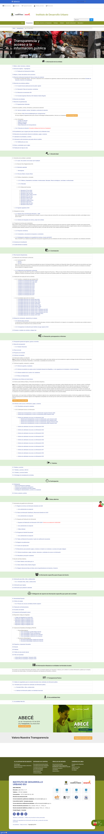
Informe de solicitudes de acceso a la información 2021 (31, 436)
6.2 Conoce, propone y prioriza (19, 493)
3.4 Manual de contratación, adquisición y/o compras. (24, 318)
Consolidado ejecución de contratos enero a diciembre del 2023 (33, 312)
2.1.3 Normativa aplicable (21, 167)
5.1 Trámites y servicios (17, 467)
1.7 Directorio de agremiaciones (19, 101)
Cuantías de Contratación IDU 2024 (26, 284)
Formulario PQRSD (22, 123)
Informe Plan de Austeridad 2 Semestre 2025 (25, 658)
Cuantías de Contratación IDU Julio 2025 (27, 282)
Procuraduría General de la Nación (40, 764)
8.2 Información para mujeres (19, 585)
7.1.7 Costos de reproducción (22, 545)
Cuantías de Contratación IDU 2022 (26, 287)
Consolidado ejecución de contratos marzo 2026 (29, 305)
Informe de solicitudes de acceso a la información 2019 (31, 443)
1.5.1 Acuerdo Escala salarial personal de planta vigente (28, 85)
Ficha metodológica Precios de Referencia (30, 633)
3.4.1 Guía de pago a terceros (22, 320)
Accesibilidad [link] (16, 824)
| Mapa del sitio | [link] (23, 824)
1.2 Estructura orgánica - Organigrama (21, 68)
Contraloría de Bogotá (38, 768)
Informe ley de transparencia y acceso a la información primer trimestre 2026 (36, 414)
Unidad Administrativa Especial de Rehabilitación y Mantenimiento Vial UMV (61, 766)
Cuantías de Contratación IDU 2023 (26, 286)
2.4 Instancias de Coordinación (19, 242)
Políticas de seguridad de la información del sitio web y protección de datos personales (30, 821)
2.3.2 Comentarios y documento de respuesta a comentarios (29, 234)
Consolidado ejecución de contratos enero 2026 (29, 307)
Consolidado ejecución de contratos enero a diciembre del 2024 (33, 310)
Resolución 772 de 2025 (26, 190)
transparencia (20, 28)
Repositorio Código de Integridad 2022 (24, 620)
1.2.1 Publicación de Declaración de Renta (24, 71)
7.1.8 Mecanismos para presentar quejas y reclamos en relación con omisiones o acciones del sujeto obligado (40, 549)
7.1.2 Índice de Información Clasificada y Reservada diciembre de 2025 (31, 512)
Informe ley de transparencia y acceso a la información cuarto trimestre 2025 (39, 419)
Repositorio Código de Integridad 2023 (24, 621)
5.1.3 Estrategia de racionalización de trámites (23, 475)
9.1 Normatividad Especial (18, 598)
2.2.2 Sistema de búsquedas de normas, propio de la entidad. (29, 219)
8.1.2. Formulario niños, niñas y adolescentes (25, 581)
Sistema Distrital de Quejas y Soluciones (22, 765)
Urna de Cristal (75, 768)
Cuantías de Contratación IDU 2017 (26, 294)
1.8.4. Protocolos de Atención (22, 128)
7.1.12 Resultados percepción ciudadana (24, 555)
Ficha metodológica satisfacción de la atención (32, 634)
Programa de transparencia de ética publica (25, 488)
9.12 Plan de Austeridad (17, 654)
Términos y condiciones (18, 817)
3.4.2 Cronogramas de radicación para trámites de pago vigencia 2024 (31, 326)
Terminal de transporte (57, 768)
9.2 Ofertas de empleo (17, 601)
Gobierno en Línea (76, 767)
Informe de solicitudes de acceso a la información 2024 (31, 426)
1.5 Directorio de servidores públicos (20, 83)
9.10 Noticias (15, 649)
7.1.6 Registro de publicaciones (22, 542)
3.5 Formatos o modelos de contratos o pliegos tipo (24, 330)
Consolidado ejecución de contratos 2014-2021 (29, 314)
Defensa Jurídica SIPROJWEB (20, 400)
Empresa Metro (55, 771)
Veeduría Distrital (37, 771)
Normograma (21, 170)
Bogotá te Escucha (18, 767)
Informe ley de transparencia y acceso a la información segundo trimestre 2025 (39, 421)
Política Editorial (21, 529)
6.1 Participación (16, 484)
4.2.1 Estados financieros (21, 346)
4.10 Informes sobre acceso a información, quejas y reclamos (26, 403)
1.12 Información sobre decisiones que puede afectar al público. (27, 139)
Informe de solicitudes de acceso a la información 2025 (31, 417)
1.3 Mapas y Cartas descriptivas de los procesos (23, 74)
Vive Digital (74, 770)
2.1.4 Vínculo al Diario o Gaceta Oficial (24, 173)
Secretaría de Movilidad (57, 764)
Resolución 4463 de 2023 (27, 203)
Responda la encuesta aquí (83, 738)
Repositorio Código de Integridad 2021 (24, 618)
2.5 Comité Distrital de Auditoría (19, 244)
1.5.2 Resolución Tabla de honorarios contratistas (26, 89)
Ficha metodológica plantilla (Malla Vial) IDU (31, 631)
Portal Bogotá (17, 764)
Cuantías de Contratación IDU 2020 (26, 290)
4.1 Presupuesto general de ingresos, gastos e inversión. (25, 341)
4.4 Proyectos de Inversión (18, 352)
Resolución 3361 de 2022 (27, 193)
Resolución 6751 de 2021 (27, 196)
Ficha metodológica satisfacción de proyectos (31, 636)
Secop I (20, 261)
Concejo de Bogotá (37, 772)
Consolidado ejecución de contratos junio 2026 (29, 300)
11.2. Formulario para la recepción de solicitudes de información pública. (29, 684)
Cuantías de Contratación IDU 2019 (26, 291)
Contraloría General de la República (41, 765)
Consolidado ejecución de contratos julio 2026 (29, 299)
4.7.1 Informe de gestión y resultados (23, 365)
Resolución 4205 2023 (26, 201)
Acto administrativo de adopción (25, 509)
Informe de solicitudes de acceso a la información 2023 (31, 429)
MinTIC (73, 765)
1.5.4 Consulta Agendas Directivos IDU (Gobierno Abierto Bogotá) (30, 95)
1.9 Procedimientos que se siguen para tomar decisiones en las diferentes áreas (31, 131)
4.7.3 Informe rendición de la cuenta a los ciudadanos (27, 372)
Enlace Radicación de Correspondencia (27, 124)
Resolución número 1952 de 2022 (29, 194)
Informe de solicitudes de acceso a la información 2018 (31, 446)
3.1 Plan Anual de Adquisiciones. (19, 254)
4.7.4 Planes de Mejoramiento (22, 375)
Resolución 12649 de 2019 (27, 200)
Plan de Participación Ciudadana (22, 485)
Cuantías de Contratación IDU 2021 (26, 289)
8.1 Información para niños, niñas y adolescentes (23, 579)
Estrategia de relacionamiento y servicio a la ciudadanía (28, 489)
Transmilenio (55, 769)
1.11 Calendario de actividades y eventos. (22, 136)
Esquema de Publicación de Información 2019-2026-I (30, 522)
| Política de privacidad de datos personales (34, 817)
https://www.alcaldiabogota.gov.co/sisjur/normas (33, 113)
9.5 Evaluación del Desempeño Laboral (21, 612)
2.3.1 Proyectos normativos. (21, 230)
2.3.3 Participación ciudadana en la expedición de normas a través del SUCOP (33, 237)
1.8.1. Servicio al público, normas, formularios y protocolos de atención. (31, 110)
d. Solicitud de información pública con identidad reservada (29, 690)
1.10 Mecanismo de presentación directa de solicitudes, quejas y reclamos (29, 134)
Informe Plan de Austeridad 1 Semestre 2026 (25, 657)
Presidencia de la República (78, 764)
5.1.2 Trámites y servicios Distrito (20, 472)
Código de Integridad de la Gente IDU (24, 617)
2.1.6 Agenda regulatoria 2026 (22, 207)
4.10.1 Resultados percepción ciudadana (24, 406)
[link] (14, 814)
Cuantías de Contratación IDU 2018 (26, 293)
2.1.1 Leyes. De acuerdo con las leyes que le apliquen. (27, 160)
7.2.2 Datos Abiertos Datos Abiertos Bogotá (25, 564)
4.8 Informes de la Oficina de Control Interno (22, 379)
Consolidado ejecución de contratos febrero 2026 (29, 306)
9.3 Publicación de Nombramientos (20, 607)
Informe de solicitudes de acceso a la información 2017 (31, 449)
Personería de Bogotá (38, 770)
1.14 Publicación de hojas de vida (20, 147)
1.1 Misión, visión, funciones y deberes (21, 66)
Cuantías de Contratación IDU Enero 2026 (27, 280)
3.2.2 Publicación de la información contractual (26, 270)
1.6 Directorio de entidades (18, 99)
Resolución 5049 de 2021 (27, 197)
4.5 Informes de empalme (18, 355)
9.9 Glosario (15, 646)
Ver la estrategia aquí (72, 115)
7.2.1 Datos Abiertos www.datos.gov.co (24, 561)
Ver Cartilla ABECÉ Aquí (24, 726)
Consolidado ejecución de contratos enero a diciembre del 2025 (33, 309)
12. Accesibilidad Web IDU (18, 701)
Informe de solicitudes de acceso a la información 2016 (31, 453)
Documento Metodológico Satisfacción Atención (32, 639)
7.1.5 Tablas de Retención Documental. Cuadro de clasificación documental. (32, 539)
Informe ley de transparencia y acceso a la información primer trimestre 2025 (39, 423)
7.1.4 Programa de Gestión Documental (24, 532)
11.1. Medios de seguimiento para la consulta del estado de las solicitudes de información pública (35, 682)
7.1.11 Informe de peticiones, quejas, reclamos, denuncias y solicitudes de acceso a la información (38, 552)
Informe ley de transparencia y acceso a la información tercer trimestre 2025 (39, 420)
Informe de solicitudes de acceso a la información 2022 (31, 433)
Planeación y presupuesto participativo (24, 487)
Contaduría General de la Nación (40, 767)
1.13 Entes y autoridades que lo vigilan (21, 145)
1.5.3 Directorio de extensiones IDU (23, 92)
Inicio (14, 28)
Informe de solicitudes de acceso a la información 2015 (31, 456)
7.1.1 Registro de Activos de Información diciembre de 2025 (29, 506)
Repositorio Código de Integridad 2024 (24, 623)
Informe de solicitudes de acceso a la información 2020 (31, 439)
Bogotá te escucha (22, 122)
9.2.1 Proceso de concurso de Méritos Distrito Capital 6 (28, 603)
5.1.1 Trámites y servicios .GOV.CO (20, 469)
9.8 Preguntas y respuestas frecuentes (21, 644)
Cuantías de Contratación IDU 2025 (26, 283)
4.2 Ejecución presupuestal (18, 344)
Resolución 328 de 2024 (26, 204)
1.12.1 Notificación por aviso (21, 141)
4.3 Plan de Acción (16, 350)
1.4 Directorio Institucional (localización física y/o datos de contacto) (28, 77)
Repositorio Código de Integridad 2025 (24, 624)
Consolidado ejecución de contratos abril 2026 (29, 303)
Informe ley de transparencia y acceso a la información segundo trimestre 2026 (36, 412)
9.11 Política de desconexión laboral (20, 652)
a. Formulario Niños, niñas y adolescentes (24, 687)
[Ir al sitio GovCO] (3, 832)
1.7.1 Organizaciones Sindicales (22, 104)
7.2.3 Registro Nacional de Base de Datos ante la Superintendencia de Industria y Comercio (36, 568)
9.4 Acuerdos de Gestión (18, 609)
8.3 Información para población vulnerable (22, 587)
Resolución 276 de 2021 (26, 198)
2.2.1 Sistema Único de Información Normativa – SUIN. (27, 213)
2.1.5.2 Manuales (22, 183)
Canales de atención (22, 120)
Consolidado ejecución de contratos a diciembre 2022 (30, 313)
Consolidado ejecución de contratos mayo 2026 (29, 302)
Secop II (20, 262)
